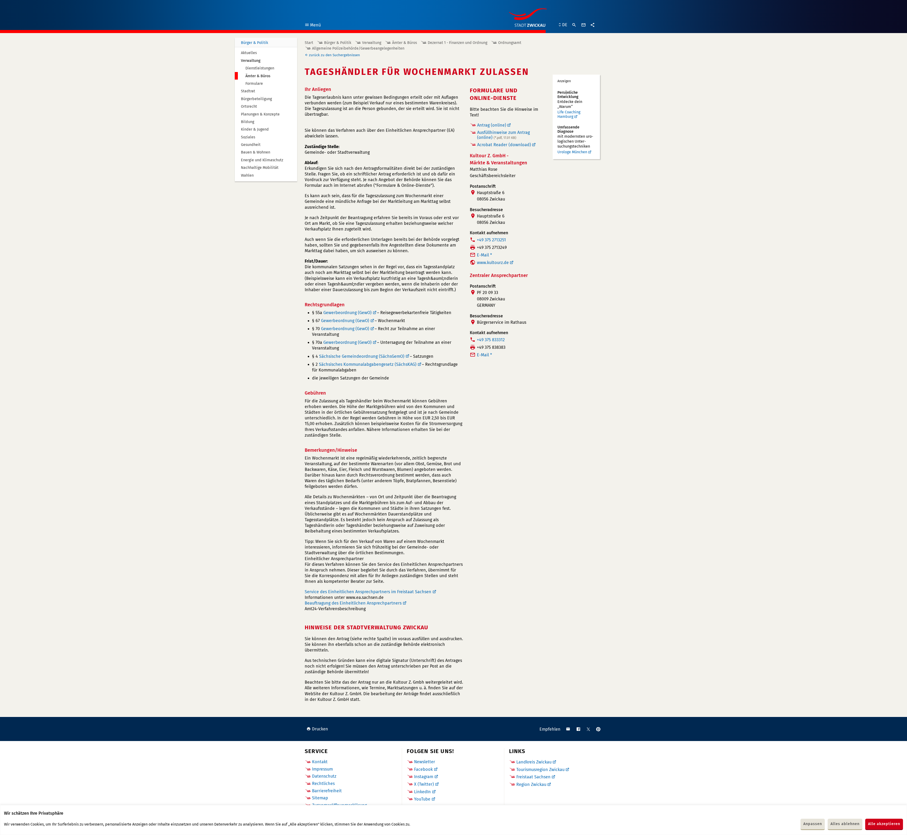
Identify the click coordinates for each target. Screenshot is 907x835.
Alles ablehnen (845, 824)
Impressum (322, 769)
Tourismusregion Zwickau (540, 769)
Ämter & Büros (404, 42)
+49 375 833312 (491, 339)
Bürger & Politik (254, 42)
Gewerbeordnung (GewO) (347, 312)
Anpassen (812, 824)
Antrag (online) (491, 125)
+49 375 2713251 (491, 240)
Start (309, 42)
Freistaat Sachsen (533, 777)
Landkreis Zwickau (534, 762)
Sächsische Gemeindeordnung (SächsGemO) (361, 356)
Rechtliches (323, 783)
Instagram (423, 776)
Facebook (423, 769)
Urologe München (572, 152)
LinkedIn (422, 791)
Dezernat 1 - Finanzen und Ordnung (457, 42)
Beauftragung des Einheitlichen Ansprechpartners (353, 603)
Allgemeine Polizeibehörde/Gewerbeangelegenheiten (358, 48)
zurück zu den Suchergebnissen (334, 55)
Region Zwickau (531, 784)
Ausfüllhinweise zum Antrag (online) (503, 135)
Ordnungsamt (509, 42)
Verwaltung (371, 42)
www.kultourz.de (493, 262)
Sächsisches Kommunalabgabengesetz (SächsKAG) (367, 364)
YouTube (422, 799)
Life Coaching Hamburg (568, 114)
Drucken (320, 729)
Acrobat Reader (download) (504, 144)
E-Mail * (484, 255)
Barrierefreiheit (327, 790)
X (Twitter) (424, 784)
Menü (312, 25)
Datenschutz (324, 776)
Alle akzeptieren (884, 824)
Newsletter (424, 761)
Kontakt (320, 761)
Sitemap (320, 798)
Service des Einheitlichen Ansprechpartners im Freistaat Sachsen (368, 591)
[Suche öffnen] (574, 25)
